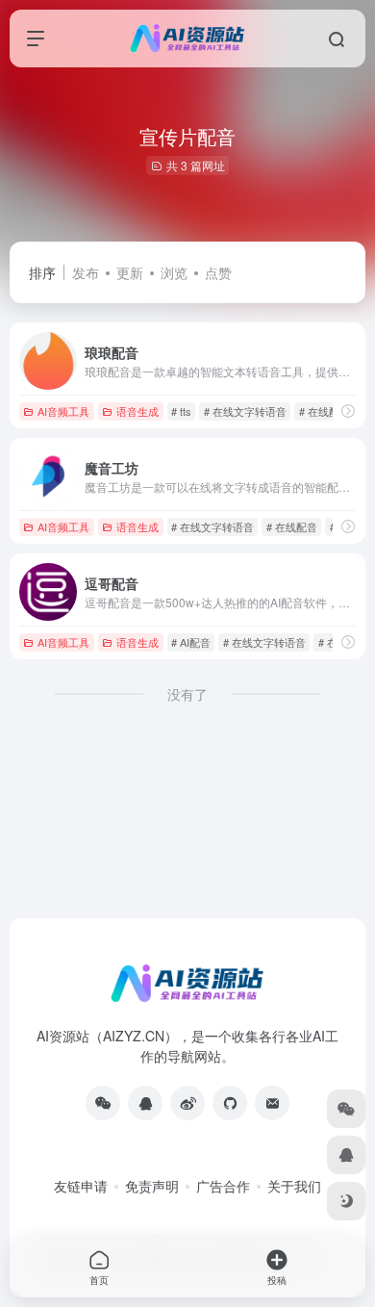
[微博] (187, 1103)
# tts (181, 411)
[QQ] (145, 1103)
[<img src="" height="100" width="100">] (103, 1103)
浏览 (174, 272)
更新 (129, 272)
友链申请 (81, 1185)
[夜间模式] (346, 1201)
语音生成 (137, 411)
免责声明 (152, 1185)
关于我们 (294, 1185)
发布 (85, 272)
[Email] (272, 1103)
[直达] (348, 410)
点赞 (218, 272)
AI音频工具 (63, 411)
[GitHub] (229, 1103)
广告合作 (223, 1185)
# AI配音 (191, 642)
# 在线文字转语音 (245, 411)
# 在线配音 (324, 411)
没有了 (187, 694)
